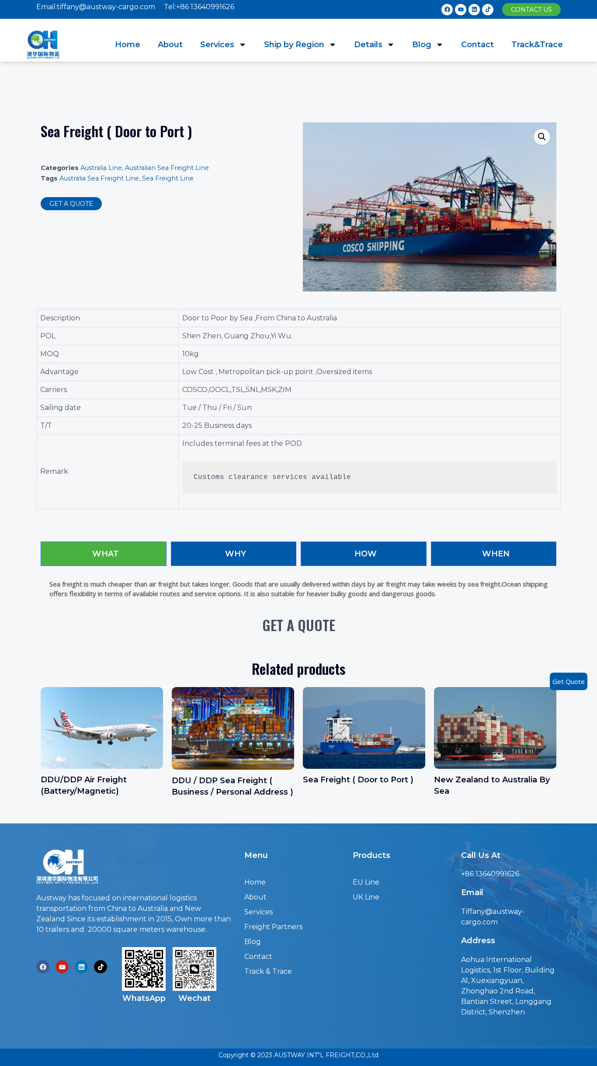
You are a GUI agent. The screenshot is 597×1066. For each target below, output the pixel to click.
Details (368, 44)
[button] (531, 9)
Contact (477, 44)
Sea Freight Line (168, 178)
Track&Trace (537, 44)
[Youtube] (460, 9)
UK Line (366, 897)
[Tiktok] (487, 9)
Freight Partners (273, 927)
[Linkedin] (474, 9)
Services (217, 44)
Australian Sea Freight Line (167, 168)
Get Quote (568, 681)
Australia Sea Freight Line (99, 178)
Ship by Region (294, 44)
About (170, 44)
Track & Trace (268, 971)
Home (127, 44)
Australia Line (101, 168)
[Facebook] (447, 9)
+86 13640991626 (490, 874)
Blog (421, 44)
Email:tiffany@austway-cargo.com (95, 7)
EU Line (366, 882)
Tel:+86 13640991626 (199, 7)
